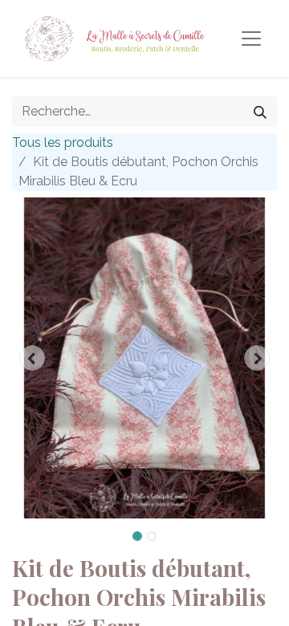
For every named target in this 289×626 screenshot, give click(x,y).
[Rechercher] (260, 111)
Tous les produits (62, 142)
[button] (32, 358)
